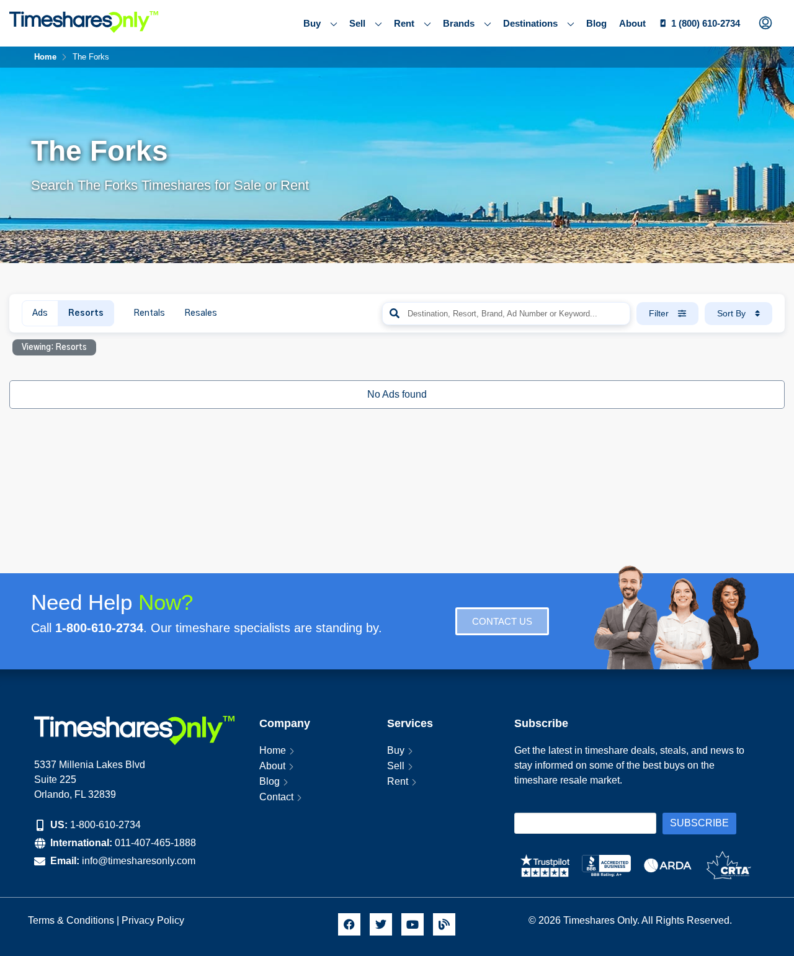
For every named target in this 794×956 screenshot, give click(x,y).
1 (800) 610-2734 (705, 23)
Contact (276, 797)
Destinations (530, 23)
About (632, 23)
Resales (200, 313)
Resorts (86, 313)
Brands (459, 23)
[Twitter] (381, 924)
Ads (40, 313)
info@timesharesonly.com (138, 860)
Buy (312, 23)
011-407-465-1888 (155, 843)
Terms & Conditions (71, 920)
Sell (357, 23)
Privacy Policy (154, 920)
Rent (404, 23)
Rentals (149, 313)
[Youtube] (412, 924)
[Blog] (444, 924)
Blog (596, 23)
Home (272, 750)
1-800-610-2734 (105, 825)
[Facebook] (349, 924)
